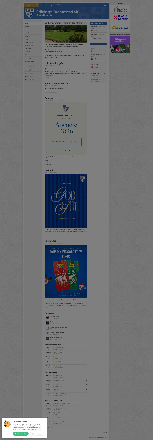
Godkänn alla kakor (20, 434)
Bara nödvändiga (37, 434)
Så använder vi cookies (34, 429)
